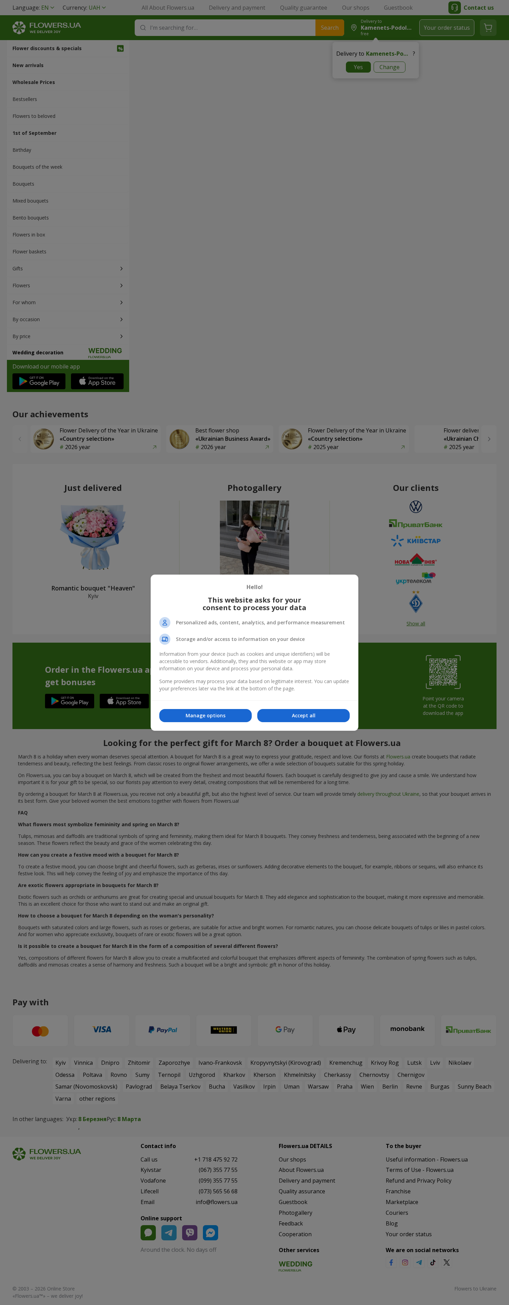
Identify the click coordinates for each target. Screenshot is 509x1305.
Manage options (205, 715)
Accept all (303, 715)
